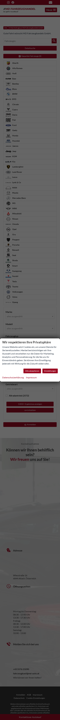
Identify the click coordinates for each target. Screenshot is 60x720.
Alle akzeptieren (32, 371)
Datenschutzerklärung (13, 377)
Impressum (31, 377)
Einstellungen (50, 371)
